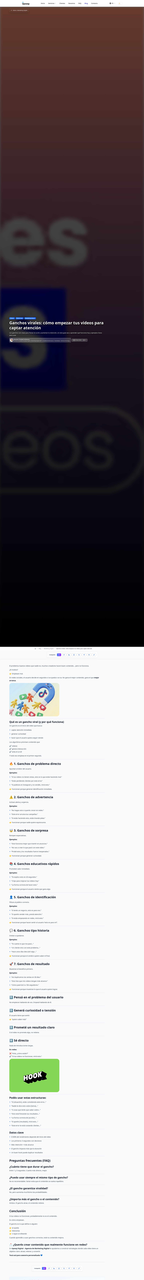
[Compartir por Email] (89, 654)
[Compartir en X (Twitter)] (79, 654)
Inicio (43, 3)
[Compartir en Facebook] (64, 654)
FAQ (79, 3)
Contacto (94, 3)
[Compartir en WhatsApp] (74, 654)
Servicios (51, 3)
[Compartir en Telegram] (84, 654)
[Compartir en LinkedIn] (69, 654)
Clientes (62, 3)
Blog (86, 3)
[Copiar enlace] (94, 654)
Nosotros (71, 3)
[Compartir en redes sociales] (59, 654)
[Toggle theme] (120, 3)
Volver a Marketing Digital (20, 10)
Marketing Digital (49, 648)
